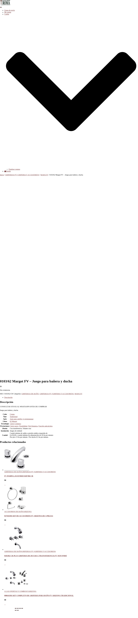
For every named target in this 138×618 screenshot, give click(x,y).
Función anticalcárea (45, 426)
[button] (71, 167)
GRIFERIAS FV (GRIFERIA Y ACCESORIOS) (22, 175)
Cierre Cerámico (15, 424)
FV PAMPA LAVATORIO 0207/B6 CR (18, 476)
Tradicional (13, 417)
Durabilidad (23, 426)
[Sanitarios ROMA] (5, 5)
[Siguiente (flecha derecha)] (18, 610)
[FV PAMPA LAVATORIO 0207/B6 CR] (16, 470)
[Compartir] (20, 608)
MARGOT (44, 175)
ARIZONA (28, 511)
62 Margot (13, 421)
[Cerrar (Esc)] (22, 608)
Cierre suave (14, 426)
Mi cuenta (7, 12)
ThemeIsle (134, 608)
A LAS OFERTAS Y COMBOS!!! (16, 591)
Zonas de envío (9, 10)
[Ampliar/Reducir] (15, 608)
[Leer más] (5, 484)
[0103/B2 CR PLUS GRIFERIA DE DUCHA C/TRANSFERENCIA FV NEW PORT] (16, 549)
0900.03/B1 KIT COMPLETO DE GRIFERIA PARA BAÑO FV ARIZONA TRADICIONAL (39, 595)
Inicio (2, 175)
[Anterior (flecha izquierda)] (15, 610)
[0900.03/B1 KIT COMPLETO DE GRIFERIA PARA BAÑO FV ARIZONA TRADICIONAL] (16, 589)
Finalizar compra (14, 169)
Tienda (8, 171)
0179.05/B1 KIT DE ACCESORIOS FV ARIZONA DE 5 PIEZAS (28, 516)
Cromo (12, 414)
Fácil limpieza (33, 426)
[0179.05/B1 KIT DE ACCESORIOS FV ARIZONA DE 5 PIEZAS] (16, 510)
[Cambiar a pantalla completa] (18, 608)
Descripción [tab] (8, 397)
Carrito (6, 613)
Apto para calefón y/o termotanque (21, 419)
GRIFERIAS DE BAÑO (30, 394)
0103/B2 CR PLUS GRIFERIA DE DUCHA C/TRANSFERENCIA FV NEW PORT (35, 556)
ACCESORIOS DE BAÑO (14, 511)
